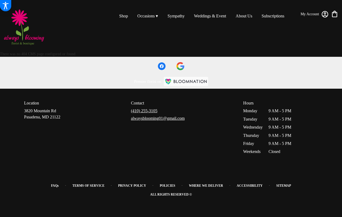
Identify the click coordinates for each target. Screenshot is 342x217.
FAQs (55, 186)
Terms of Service (88, 186)
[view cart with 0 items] (334, 13)
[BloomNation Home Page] (186, 81)
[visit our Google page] (180, 66)
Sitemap (283, 186)
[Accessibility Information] (5, 5)
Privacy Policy (132, 186)
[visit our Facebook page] (161, 66)
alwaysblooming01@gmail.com (158, 118)
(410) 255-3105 (144, 110)
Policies (167, 186)
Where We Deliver (206, 186)
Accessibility (250, 186)
